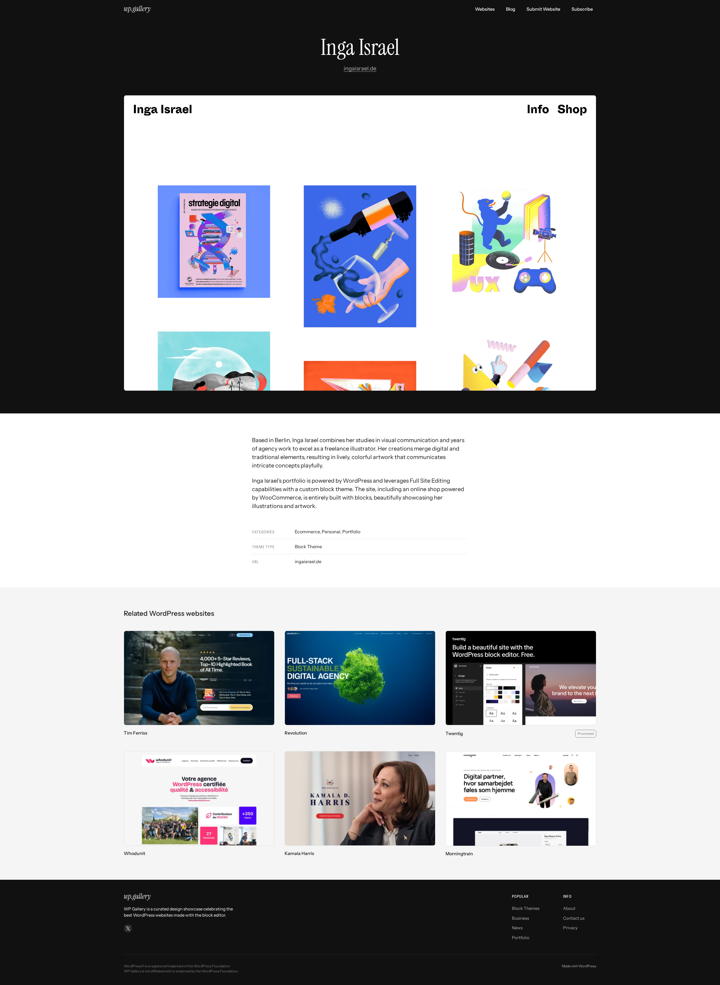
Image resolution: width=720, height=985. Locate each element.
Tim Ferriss (135, 733)
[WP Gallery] (137, 9)
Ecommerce (307, 531)
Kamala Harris (299, 853)
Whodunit (134, 853)
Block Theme (308, 546)
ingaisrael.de (360, 68)
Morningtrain (459, 853)
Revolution (296, 733)
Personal (331, 531)
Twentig (454, 733)
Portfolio (351, 531)
